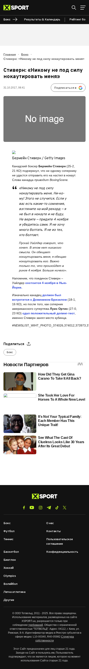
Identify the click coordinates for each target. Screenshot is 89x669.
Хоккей (8, 568)
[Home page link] (17, 7)
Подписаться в (65, 88)
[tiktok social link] (57, 507)
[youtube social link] (31, 507)
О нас (50, 523)
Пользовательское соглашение (59, 542)
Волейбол (10, 584)
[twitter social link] (64, 507)
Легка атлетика (14, 592)
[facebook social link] (24, 507)
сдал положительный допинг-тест (48, 313)
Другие (8, 600)
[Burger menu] (83, 8)
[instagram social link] (40, 507)
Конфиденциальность (62, 552)
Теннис (8, 539)
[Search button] (74, 7)
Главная (9, 54)
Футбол (8, 531)
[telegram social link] (49, 507)
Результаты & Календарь (42, 19)
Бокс (25, 54)
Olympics (9, 576)
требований (35, 624)
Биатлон (9, 560)
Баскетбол (11, 552)
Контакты (53, 531)
